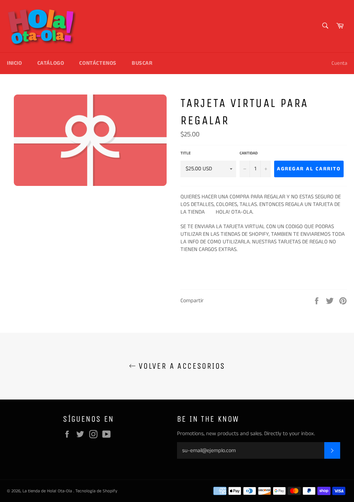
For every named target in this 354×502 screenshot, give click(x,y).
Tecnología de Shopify (96, 491)
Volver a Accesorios (180, 366)
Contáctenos (98, 63)
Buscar (142, 63)
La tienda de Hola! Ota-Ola (47, 491)
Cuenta (339, 63)
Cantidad (249, 153)
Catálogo (50, 63)
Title (185, 153)
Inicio (14, 63)
